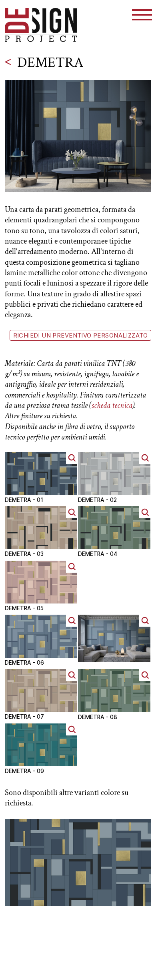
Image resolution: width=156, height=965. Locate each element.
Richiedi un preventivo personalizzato (80, 335)
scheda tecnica (112, 405)
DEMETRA (50, 63)
